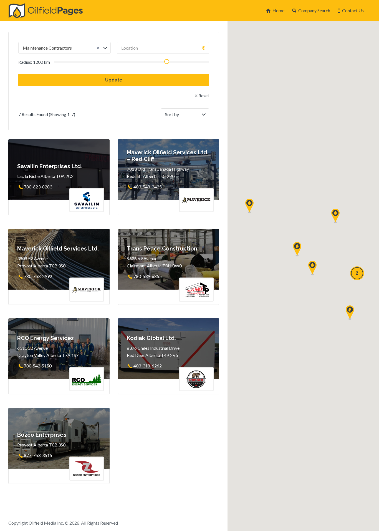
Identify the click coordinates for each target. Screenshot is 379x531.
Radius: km (34, 62)
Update (113, 80)
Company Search (314, 10)
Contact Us (353, 10)
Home (278, 10)
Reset (203, 95)
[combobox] (64, 48)
